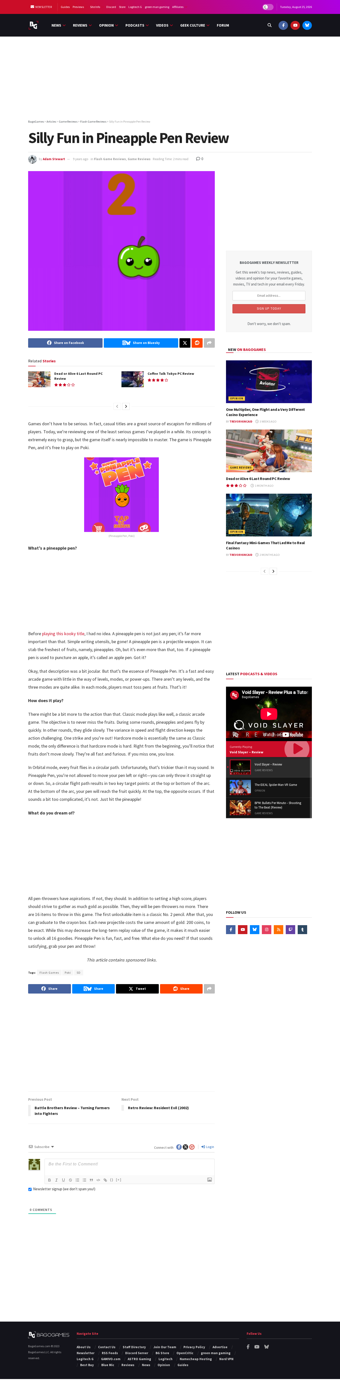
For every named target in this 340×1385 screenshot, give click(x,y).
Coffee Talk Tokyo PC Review (171, 373)
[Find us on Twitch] (290, 929)
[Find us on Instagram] (266, 929)
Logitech (165, 1359)
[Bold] (49, 1180)
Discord (111, 7)
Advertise (220, 1347)
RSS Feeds (110, 1353)
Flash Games (49, 972)
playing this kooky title (63, 633)
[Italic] (56, 1180)
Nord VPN (226, 1359)
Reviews (80, 25)
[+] (118, 1180)
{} (111, 1180)
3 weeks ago (268, 421)
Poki (68, 972)
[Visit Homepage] (33, 25)
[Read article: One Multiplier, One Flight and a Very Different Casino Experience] (269, 381)
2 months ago (269, 555)
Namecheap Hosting (196, 1359)
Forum (223, 25)
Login (209, 1147)
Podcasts (134, 25)
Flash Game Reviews (110, 159)
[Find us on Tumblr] (302, 929)
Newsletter (43, 7)
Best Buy (87, 1365)
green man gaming (157, 7)
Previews (78, 7)
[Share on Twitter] (184, 343)
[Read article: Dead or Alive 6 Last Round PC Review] (39, 379)
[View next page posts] (126, 406)
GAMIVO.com (110, 1359)
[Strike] (70, 1180)
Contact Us (106, 1347)
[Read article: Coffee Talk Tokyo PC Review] (132, 379)
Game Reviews (139, 159)
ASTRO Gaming (139, 1359)
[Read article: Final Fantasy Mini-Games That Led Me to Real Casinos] (269, 515)
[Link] (105, 1180)
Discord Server (136, 1353)
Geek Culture (192, 25)
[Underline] (63, 1180)
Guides (65, 7)
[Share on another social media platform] (209, 343)
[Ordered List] (77, 1180)
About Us (84, 1347)
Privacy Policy (194, 1347)
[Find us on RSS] (278, 929)
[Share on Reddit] (197, 343)
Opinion (106, 25)
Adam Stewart (54, 159)
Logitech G (135, 7)
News (56, 25)
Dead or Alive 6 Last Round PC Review (258, 478)
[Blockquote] (91, 1180)
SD (79, 972)
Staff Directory (134, 1347)
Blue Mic (107, 1365)
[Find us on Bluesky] (307, 25)
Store (122, 7)
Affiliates (177, 7)
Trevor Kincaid (240, 421)
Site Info (95, 7)
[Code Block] (98, 1180)
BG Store (162, 1353)
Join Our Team (164, 1347)
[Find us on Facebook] (283, 25)
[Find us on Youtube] (295, 25)
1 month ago (264, 485)
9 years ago (80, 159)
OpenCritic (184, 1353)
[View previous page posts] (117, 406)
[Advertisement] (170, 79)
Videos (162, 25)
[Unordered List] (84, 1180)
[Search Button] (270, 25)
